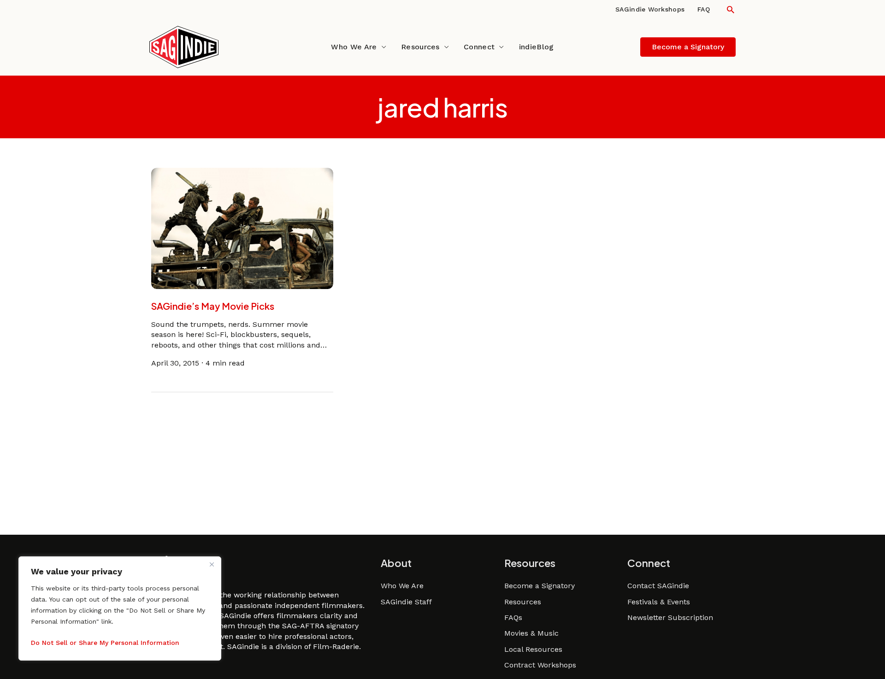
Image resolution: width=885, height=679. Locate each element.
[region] (119, 608)
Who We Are (354, 46)
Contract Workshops (540, 665)
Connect (479, 46)
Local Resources (533, 649)
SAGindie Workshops (649, 9)
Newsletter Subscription (670, 617)
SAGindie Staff (406, 601)
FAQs (513, 617)
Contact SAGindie (658, 585)
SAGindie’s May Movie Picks (212, 306)
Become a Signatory (539, 585)
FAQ (703, 9)
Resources (420, 46)
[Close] (211, 564)
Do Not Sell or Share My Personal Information (105, 642)
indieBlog (536, 46)
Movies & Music (531, 633)
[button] (731, 9)
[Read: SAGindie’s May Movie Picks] (242, 228)
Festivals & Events (658, 601)
